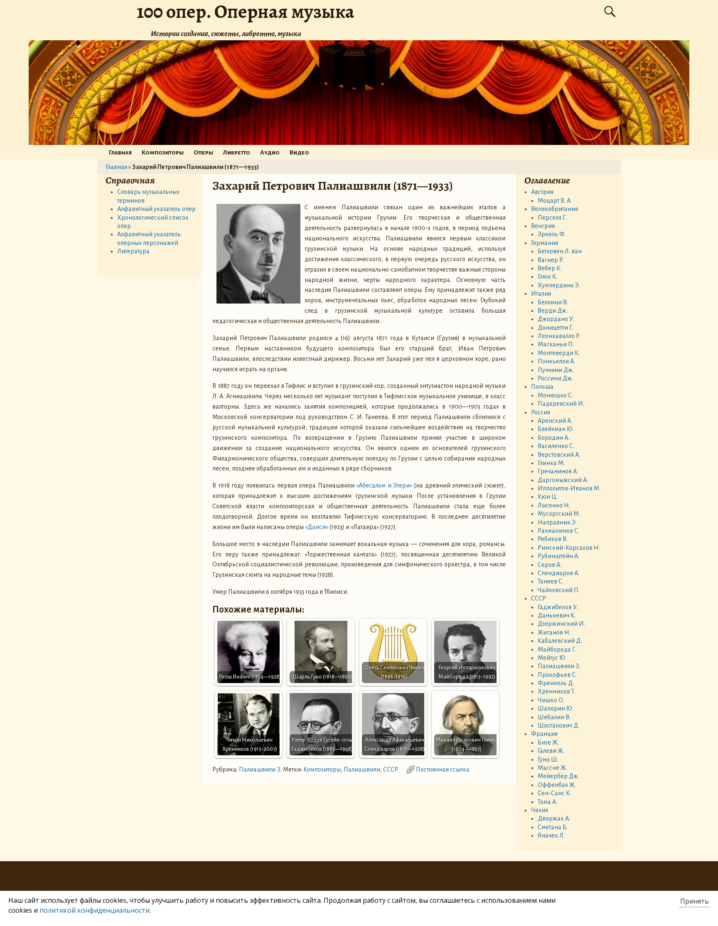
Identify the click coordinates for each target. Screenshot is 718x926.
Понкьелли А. (556, 361)
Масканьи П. (556, 344)
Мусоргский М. (559, 513)
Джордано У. (556, 319)
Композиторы (163, 152)
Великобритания (554, 209)
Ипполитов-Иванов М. (569, 488)
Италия (541, 293)
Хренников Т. (556, 691)
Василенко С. (556, 446)
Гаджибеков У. (558, 607)
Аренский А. (555, 420)
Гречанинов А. (558, 471)
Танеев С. (550, 581)
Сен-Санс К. (554, 793)
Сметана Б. (553, 827)
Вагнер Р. (551, 260)
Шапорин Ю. (555, 708)
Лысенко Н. (554, 505)
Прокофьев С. (557, 674)
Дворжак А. (554, 818)
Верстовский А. (559, 454)
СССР (390, 769)
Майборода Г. (557, 649)
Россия (540, 412)
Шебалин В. (554, 717)
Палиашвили (362, 769)
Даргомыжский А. (563, 480)
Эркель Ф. (552, 234)
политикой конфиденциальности (94, 910)
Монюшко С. (555, 395)
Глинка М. (551, 463)
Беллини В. (553, 302)
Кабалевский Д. (560, 640)
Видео (299, 152)
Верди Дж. (553, 310)
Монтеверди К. (559, 353)
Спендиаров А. (558, 573)
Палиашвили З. (260, 769)
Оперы (203, 152)
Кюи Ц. (547, 496)
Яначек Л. (551, 835)
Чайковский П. (559, 590)
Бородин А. (553, 437)
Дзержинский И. (561, 623)
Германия (544, 243)
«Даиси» (316, 527)
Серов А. (549, 564)
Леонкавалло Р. (559, 336)
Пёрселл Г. (552, 217)
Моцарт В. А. (555, 200)
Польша (542, 386)
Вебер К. (549, 268)
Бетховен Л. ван (560, 251)
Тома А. (547, 802)
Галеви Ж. (551, 750)
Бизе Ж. (548, 742)
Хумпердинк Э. (559, 285)
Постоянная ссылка (443, 769)
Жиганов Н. (554, 632)
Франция (544, 733)
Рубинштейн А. (558, 556)
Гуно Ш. (548, 759)
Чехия (539, 810)
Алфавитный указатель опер (156, 209)
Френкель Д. (556, 683)
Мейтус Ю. (552, 657)
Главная (120, 152)
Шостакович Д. (558, 725)
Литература (133, 251)
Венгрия (543, 226)
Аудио (270, 152)
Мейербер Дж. (558, 776)
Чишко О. (551, 700)
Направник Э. (557, 522)
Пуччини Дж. (556, 370)
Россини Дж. (555, 378)
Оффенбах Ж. (557, 784)
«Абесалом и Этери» (384, 485)
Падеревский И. (561, 403)
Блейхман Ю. (556, 429)
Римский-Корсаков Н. (569, 547)
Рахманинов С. (558, 530)
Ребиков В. (553, 539)
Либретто (236, 152)
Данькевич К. (556, 615)
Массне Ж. (552, 767)
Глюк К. (547, 276)
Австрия (542, 192)
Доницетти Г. (555, 327)
